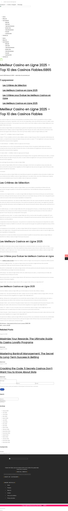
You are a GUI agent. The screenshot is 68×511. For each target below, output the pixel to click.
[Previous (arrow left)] (0, 510)
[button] (16, 480)
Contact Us (5, 35)
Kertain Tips (8, 28)
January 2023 (6, 438)
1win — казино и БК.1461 (5, 325)
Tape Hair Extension (9, 26)
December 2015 (6, 442)
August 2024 (5, 435)
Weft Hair (7, 24)
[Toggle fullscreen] (1, 508)
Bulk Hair (7, 22)
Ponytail (7, 31)
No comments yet (25, 75)
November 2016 (6, 440)
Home (4, 16)
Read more (2, 347)
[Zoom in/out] (0, 508)
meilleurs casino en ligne (8, 260)
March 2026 (5, 418)
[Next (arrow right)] (1, 510)
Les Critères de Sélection (15, 85)
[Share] (3, 508)
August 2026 (5, 410)
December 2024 (6, 431)
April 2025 (5, 425)
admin (16, 75)
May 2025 (5, 423)
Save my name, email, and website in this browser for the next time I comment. (19, 386)
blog (20, 75)
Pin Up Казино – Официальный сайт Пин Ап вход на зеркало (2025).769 (15, 323)
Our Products (6, 20)
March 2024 (5, 436)
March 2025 (5, 427)
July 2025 (5, 420)
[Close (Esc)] (4, 508)
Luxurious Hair (8, 33)
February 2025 (6, 429)
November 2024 (6, 433)
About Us (5, 18)
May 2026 (5, 416)
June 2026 (5, 414)
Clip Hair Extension (9, 29)
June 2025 (5, 422)
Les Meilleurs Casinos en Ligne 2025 (20, 90)
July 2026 (5, 412)
